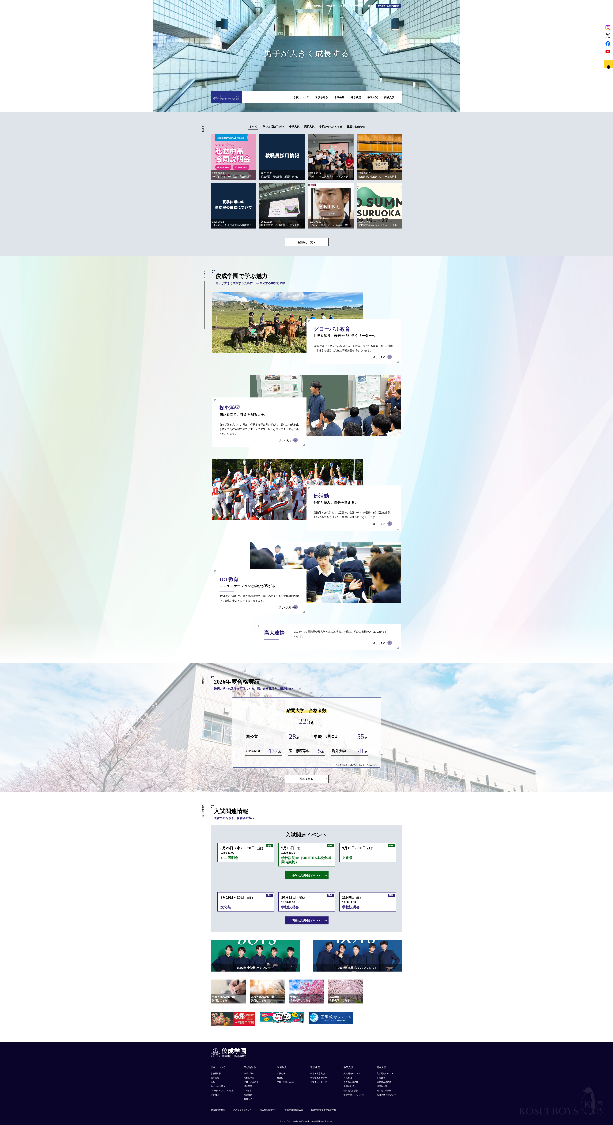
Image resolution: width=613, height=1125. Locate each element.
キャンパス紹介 (218, 1086)
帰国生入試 (349, 1086)
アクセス (215, 1095)
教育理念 (215, 1077)
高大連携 (248, 1095)
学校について (301, 97)
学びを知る (321, 97)
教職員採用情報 (218, 1110)
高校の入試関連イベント (306, 920)
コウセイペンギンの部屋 (222, 1090)
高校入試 (389, 97)
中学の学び (249, 1073)
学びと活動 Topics (285, 1082)
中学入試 (372, 97)
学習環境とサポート (319, 1077)
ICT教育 (247, 1090)
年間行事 (281, 1073)
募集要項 (348, 1077)
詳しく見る (379, 357)
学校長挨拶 (216, 1073)
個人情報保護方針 (268, 1110)
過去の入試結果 (351, 1082)
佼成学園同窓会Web (293, 1110)
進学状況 (356, 97)
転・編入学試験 (351, 1090)
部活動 (280, 1077)
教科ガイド (249, 1099)
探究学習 (248, 1086)
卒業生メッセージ (318, 1082)
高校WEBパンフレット (387, 1095)
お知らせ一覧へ (306, 242)
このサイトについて (242, 1110)
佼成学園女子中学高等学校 (323, 1110)
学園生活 (339, 97)
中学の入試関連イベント (306, 875)
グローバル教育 (251, 1082)
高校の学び (249, 1077)
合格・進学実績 (317, 1073)
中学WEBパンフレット (354, 1095)
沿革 (213, 1082)
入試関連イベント (352, 1073)
